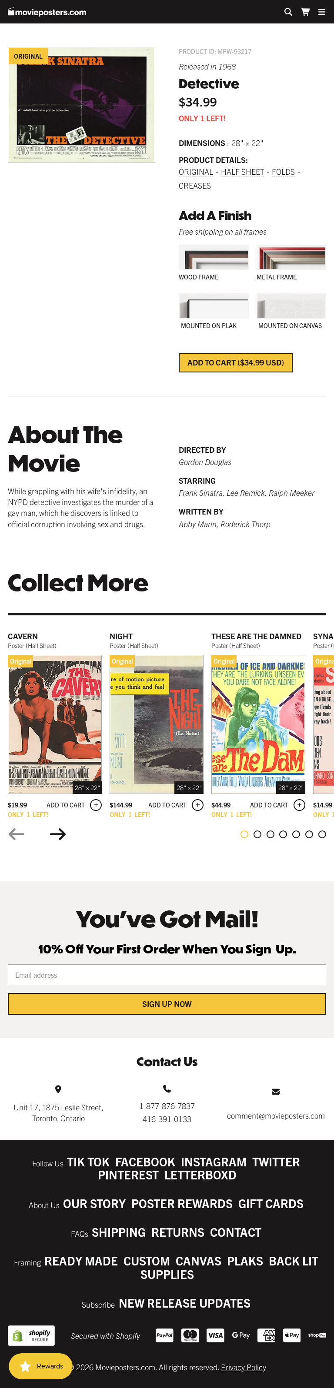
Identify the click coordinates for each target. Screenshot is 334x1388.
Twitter (276, 1161)
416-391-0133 (167, 1119)
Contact (235, 1232)
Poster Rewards (182, 1203)
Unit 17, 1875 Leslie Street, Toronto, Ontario (58, 1112)
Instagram (214, 1161)
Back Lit (293, 1260)
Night (121, 636)
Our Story (94, 1203)
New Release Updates (184, 1302)
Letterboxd (200, 1174)
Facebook (145, 1161)
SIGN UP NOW (167, 1004)
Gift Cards (271, 1203)
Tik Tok (88, 1161)
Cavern (23, 636)
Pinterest (128, 1174)
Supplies (167, 1274)
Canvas (198, 1260)
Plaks (245, 1260)
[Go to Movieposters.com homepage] (47, 12)
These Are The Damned (256, 636)
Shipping (119, 1232)
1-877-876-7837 (167, 1106)
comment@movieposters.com (276, 1115)
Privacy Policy (243, 1367)
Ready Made (81, 1260)
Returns (177, 1232)
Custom (147, 1260)
